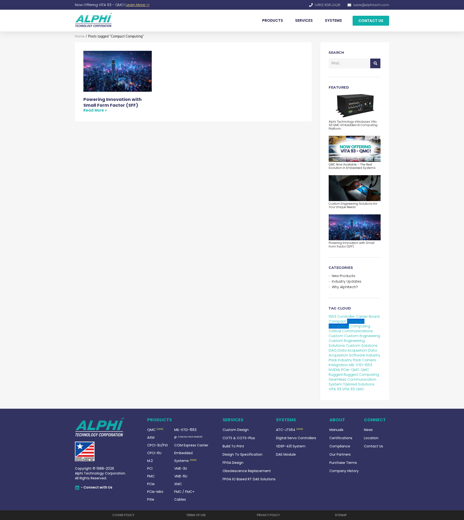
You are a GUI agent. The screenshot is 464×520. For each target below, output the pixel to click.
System (335, 384)
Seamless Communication (352, 379)
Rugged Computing (361, 374)
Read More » (95, 110)
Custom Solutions (361, 345)
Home (80, 36)
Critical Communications (351, 330)
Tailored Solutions (358, 384)
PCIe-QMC (350, 369)
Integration (338, 364)
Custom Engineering (362, 335)
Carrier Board (367, 316)
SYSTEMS (333, 20)
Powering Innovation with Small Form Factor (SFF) (112, 102)
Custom (336, 335)
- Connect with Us (96, 487)
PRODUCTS (272, 20)
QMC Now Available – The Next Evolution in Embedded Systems (352, 166)
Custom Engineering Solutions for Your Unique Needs (353, 205)
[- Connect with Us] (77, 487)
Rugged (336, 374)
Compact (337, 321)
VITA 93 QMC (353, 389)
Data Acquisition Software (353, 353)
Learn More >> (138, 4)
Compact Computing (346, 324)
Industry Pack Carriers (357, 359)
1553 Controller (342, 316)
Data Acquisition (352, 350)
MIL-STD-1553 (360, 364)
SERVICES (304, 20)
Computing (360, 326)
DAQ (333, 350)
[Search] (375, 63)
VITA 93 (335, 389)
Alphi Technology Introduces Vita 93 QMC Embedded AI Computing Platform (353, 125)
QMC (365, 369)
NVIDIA (334, 369)
